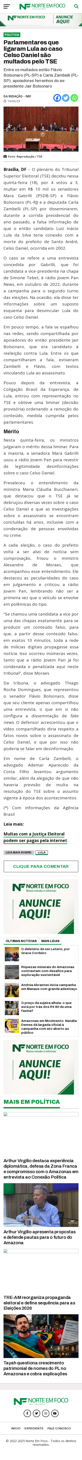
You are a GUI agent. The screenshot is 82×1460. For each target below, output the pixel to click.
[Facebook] (57, 98)
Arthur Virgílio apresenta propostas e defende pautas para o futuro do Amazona (39, 1237)
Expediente (34, 1428)
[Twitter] (66, 98)
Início (16, 1428)
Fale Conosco (59, 1428)
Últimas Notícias (21, 941)
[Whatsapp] (74, 98)
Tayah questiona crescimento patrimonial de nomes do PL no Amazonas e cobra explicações (35, 1368)
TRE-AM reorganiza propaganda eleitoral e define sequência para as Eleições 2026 (39, 1303)
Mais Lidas (50, 941)
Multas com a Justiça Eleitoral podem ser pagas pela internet (35, 837)
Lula (41, 852)
